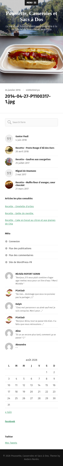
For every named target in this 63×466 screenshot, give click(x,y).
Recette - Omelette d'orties (19, 206)
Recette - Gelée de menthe (19, 213)
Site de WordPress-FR (20, 262)
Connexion (14, 241)
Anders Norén (31, 459)
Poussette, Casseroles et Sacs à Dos (31, 16)
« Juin (8, 412)
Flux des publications (20, 248)
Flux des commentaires (21, 255)
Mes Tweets (11, 443)
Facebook (10, 421)
